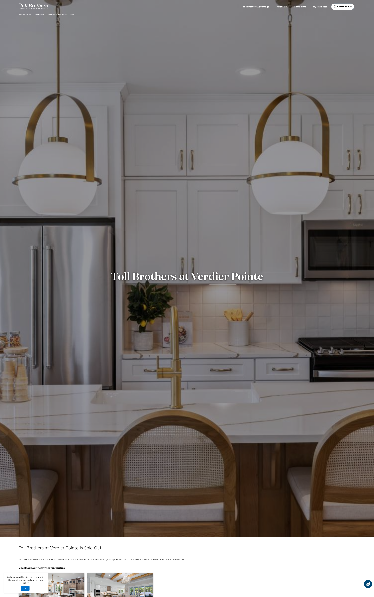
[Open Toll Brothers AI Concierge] (368, 584)
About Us (282, 6)
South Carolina (25, 14)
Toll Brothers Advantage (256, 6)
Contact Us (300, 6)
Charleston (39, 14)
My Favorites (320, 6)
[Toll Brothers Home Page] (33, 8)
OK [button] (25, 588)
